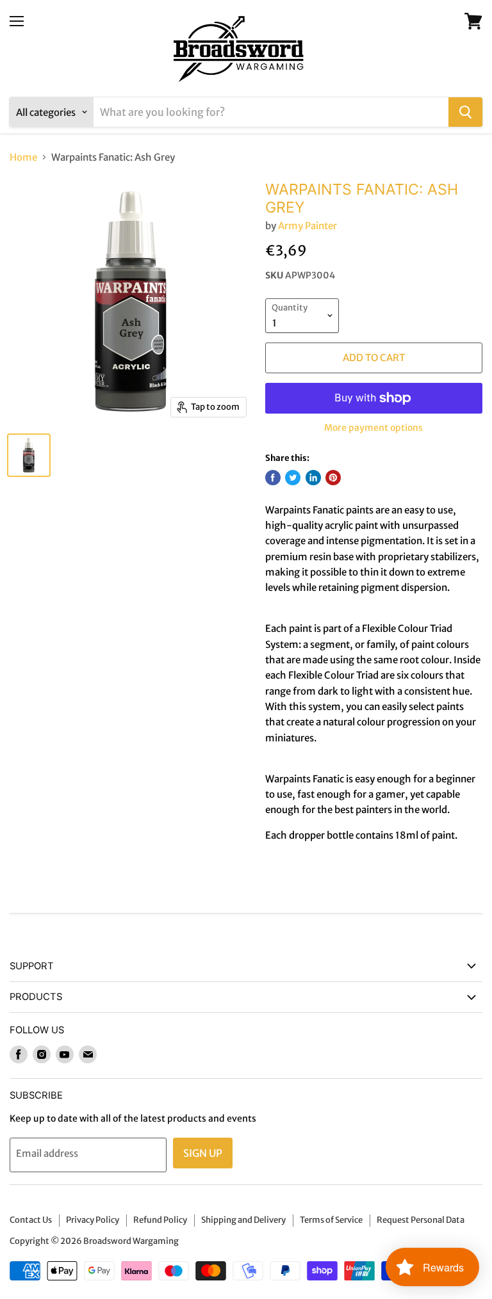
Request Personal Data (420, 1219)
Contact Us (31, 1219)
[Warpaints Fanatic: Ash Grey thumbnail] (28, 455)
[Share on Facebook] (273, 477)
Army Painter (307, 226)
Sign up (202, 1153)
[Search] (465, 112)
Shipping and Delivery (243, 1219)
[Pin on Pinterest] (333, 477)
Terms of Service (331, 1219)
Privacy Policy (92, 1219)
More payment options (373, 428)
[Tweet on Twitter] (292, 477)
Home (23, 157)
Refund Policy (160, 1219)
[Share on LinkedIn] (313, 477)
